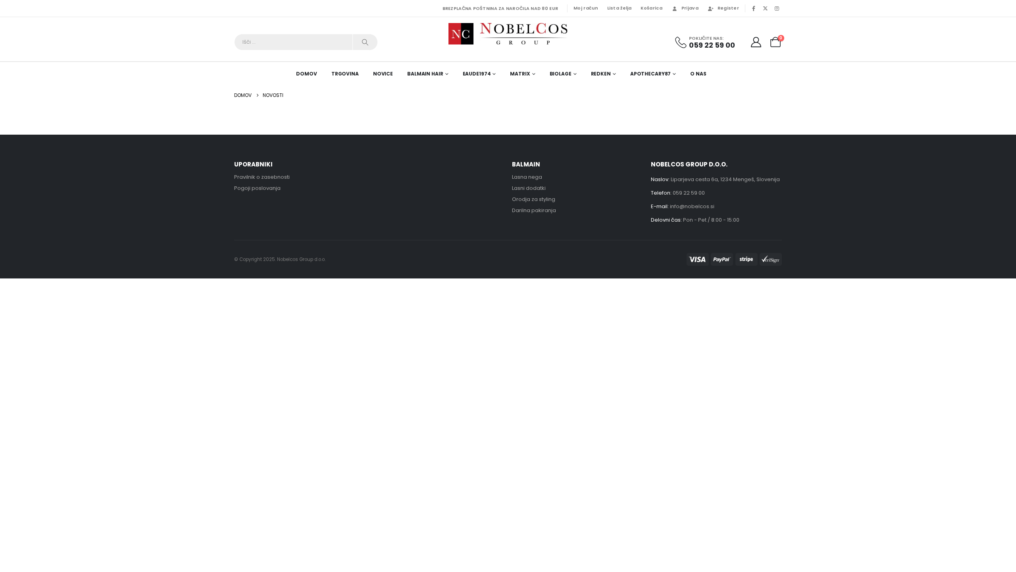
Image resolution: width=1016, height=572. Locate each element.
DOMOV (306, 73)
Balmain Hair (425, 73)
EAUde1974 (477, 73)
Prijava (689, 8)
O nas (698, 73)
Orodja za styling (533, 199)
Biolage (561, 73)
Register (728, 8)
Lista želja (619, 8)
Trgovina (345, 73)
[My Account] (756, 42)
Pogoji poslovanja (257, 188)
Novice (383, 73)
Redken (601, 73)
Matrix (520, 73)
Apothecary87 (650, 73)
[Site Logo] (508, 33)
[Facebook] (754, 8)
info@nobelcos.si (692, 206)
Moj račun (585, 8)
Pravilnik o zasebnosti (262, 177)
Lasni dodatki (529, 188)
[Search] (365, 42)
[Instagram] (777, 8)
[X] (765, 8)
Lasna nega (527, 177)
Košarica (651, 8)
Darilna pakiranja (534, 210)
